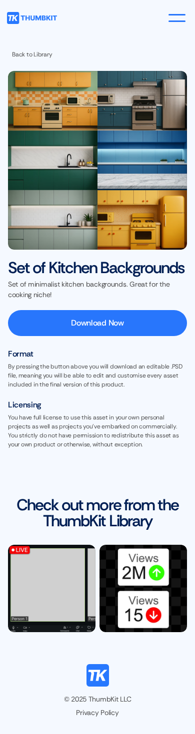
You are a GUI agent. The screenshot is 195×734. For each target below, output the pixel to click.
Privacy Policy (97, 712)
